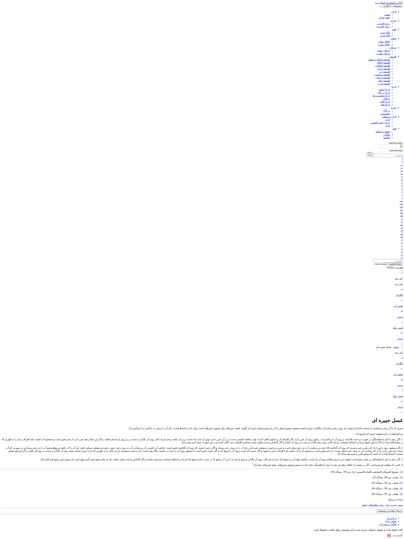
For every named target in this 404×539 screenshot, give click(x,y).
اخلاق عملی (384, 41)
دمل (387, 505)
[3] (339, 453)
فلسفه (392, 56)
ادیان (387, 119)
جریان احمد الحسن (380, 122)
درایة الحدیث (383, 23)
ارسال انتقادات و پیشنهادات (389, 511)
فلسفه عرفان (383, 77)
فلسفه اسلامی (382, 65)
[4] (42, 459)
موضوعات (397, 6)
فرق (388, 125)
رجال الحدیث (383, 26)
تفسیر (387, 14)
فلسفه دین (384, 71)
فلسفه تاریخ (384, 68)
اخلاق (393, 38)
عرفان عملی (383, 50)
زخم (382, 505)
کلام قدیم (385, 35)
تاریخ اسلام (384, 89)
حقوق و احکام (383, 131)
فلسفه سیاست (382, 74)
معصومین (385, 113)
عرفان (392, 47)
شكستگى (373, 505)
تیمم (400, 505)
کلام (394, 29)
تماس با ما (391, 521)
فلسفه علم (384, 80)
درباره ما (391, 518)
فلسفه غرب (383, 83)
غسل (396, 347)
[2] (183, 442)
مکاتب (386, 134)
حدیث (393, 20)
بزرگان (386, 110)
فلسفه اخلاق (383, 62)
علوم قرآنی (384, 17)
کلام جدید (385, 32)
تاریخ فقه (385, 104)
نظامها (386, 137)
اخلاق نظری (384, 44)
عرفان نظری (383, 53)
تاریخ (394, 86)
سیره (393, 107)
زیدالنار (386, 98)
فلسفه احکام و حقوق (379, 59)
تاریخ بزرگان (383, 92)
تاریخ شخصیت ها (381, 95)
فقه (394, 128)
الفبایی (386, 6)
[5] (255, 465)
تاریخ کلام (385, 101)
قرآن (393, 11)
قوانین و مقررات (387, 524)
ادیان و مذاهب (389, 116)
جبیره (394, 505)
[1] (130, 428)
